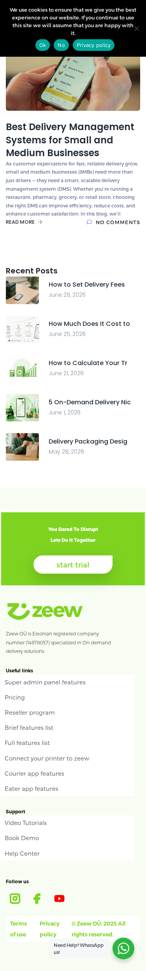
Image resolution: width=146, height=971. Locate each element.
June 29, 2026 (67, 295)
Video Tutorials (26, 822)
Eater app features (31, 788)
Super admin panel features (45, 682)
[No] (136, 28)
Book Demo (22, 837)
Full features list (27, 742)
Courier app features (34, 773)
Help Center (22, 853)
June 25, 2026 (67, 334)
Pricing (15, 697)
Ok (42, 45)
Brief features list (29, 727)
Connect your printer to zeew (47, 758)
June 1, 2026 (65, 412)
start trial (73, 564)
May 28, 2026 (66, 452)
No (61, 45)
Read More (21, 222)
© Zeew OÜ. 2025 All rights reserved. (98, 929)
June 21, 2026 (66, 373)
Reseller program (30, 712)
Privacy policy (50, 929)
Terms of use (18, 929)
